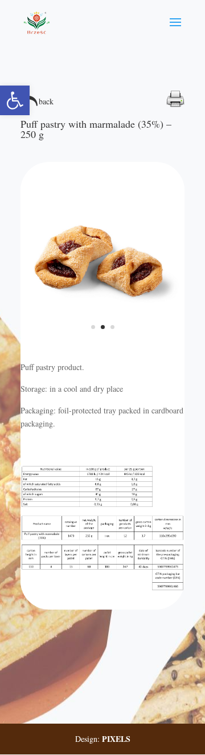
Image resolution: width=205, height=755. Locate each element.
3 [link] (112, 327)
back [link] (46, 101)
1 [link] (93, 327)
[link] (15, 100)
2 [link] (103, 327)
